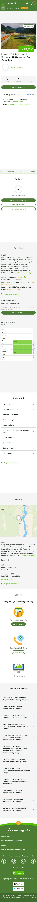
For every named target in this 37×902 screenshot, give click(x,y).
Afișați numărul (18, 652)
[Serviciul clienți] (26, 3)
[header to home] (9, 3)
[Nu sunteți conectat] (33, 3)
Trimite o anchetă (17, 87)
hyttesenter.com (18, 676)
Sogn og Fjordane (16, 104)
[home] (18, 830)
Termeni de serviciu (18, 897)
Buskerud (27, 104)
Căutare (9, 8)
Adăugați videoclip (18, 204)
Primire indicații (6, 579)
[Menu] (3, 8)
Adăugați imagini (18, 209)
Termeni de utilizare (9, 895)
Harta (17, 8)
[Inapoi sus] (18, 823)
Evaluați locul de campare (17, 200)
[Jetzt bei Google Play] (18, 889)
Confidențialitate (29, 895)
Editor (19, 895)
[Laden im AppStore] (18, 884)
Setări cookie (5, 897)
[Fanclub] (24, 8)
